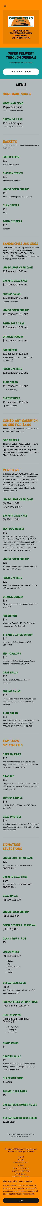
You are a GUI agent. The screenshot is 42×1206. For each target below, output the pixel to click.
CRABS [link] (21, 1160)
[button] (5, 5)
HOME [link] (21, 1157)
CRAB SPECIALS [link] (21, 1163)
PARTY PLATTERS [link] (21, 1171)
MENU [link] (21, 1165)
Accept (21, 1200)
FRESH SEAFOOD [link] (20, 1177)
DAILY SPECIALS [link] (21, 1168)
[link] (21, 21)
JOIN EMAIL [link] (21, 1174)
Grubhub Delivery (21, 72)
